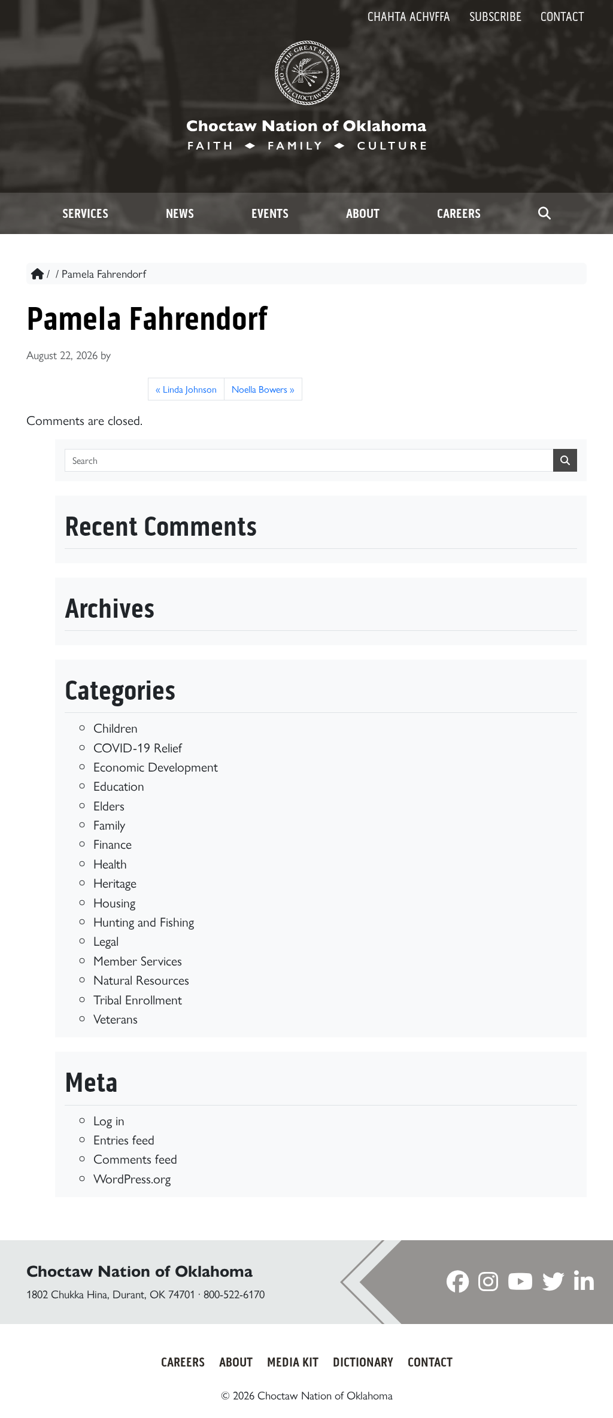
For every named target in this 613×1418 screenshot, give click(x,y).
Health (110, 863)
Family (109, 824)
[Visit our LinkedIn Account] (584, 1284)
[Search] (544, 213)
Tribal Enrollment (137, 998)
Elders (109, 804)
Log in (109, 1119)
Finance (112, 843)
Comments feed (135, 1158)
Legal (106, 940)
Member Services (137, 960)
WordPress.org (132, 1177)
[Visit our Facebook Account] (458, 1284)
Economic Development (155, 766)
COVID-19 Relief (137, 746)
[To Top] (566, 1386)
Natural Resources (141, 979)
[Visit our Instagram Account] (488, 1284)
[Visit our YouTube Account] (520, 1284)
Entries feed (123, 1138)
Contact (562, 16)
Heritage (114, 882)
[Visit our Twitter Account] (553, 1284)
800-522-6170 (234, 1294)
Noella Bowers (259, 389)
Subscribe (495, 16)
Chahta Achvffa (409, 16)
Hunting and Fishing (143, 921)
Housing (114, 901)
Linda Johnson (190, 389)
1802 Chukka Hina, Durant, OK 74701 (110, 1294)
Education (118, 785)
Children (115, 727)
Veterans (115, 1018)
